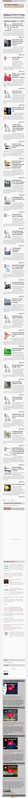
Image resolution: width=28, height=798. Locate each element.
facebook (15, 1)
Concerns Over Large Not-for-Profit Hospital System (18, 283)
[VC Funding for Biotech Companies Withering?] (7, 435)
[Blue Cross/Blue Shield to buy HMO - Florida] (7, 368)
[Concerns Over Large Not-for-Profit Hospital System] (7, 285)
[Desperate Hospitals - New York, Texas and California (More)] (7, 417)
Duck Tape (5, 604)
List (23, 21)
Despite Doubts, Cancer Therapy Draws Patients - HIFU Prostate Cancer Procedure (18, 42)
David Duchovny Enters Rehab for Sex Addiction (17, 317)
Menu (7, 14)
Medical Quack (5, 795)
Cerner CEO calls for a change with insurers (17, 92)
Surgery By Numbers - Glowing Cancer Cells (17, 382)
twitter (13, 1)
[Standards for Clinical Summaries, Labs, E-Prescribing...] (7, 302)
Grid (21, 21)
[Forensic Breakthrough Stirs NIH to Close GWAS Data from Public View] (7, 234)
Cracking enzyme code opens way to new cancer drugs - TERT (18, 25)
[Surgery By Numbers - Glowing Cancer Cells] (7, 385)
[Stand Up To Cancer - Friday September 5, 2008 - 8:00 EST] (7, 147)
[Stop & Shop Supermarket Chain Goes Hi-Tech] (7, 352)
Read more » (22, 37)
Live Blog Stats (14, 668)
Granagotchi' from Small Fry (8, 618)
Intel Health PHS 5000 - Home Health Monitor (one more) (18, 199)
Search (23, 15)
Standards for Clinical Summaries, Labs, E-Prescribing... (17, 300)
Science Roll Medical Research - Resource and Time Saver (18, 468)
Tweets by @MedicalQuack (8, 662)
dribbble (23, 1)
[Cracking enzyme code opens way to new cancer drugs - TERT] (7, 27)
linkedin (21, 1)
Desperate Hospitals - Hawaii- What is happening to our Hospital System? (18, 181)
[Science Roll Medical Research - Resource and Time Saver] (7, 470)
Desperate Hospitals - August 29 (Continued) (17, 215)
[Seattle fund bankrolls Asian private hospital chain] (7, 400)
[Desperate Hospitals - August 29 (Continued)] (7, 218)
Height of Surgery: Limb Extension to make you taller (13, 573)
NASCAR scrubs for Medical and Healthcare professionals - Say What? (18, 75)
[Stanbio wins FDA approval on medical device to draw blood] (7, 336)
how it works (13, 539)
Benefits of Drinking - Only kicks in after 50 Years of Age (18, 109)
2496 (12, 500)
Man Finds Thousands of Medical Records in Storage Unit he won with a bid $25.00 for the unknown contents (18, 164)
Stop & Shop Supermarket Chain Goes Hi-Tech (18, 349)
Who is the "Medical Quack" (18, 484)
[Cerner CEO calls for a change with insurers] (7, 94)
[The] (7, 251)
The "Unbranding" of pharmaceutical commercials (17, 249)
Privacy (7, 508)
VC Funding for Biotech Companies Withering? (17, 432)
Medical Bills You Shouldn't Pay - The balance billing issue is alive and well (18, 266)
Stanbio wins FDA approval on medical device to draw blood (18, 334)
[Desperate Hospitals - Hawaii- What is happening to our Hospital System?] (7, 183)
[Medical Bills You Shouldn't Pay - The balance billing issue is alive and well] (7, 268)
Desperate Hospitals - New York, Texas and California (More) (18, 415)
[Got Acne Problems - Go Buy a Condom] (7, 60)
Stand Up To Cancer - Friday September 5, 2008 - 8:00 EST (18, 145)
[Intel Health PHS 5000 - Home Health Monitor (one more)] (7, 201)
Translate (14, 508)
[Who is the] (7, 488)
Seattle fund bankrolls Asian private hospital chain (17, 398)
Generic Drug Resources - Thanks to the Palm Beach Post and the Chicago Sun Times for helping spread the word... (18, 451)
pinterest (24, 1)
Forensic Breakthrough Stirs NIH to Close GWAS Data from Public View (17, 232)
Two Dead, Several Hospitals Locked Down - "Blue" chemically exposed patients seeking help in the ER (18, 128)
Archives (20, 508)
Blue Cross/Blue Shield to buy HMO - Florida (18, 366)
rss (19, 1)
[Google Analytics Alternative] (14, 797)
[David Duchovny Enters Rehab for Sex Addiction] (7, 319)
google (17, 1)
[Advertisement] (15, 10)
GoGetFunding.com (18, 539)
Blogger (24, 795)
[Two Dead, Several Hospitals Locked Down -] (7, 128)
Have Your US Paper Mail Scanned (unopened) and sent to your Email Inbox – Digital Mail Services (16, 589)
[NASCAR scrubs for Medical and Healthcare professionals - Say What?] (7, 77)
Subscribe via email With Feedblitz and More (11, 505)
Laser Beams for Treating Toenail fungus (16, 632)
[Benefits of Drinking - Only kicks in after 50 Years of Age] (7, 111)
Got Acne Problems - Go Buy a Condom (17, 58)
